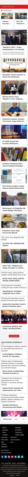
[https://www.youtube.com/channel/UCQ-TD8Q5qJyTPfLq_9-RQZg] (12, 457)
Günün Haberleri (15, 439)
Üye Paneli (13, 437)
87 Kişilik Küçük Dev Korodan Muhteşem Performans (10, 142)
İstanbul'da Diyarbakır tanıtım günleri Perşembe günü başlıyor (14, 305)
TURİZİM (4, 435)
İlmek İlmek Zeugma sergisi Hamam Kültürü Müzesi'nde (13, 187)
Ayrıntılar (12, 475)
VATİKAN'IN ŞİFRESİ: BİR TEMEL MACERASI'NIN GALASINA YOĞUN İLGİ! (12, 328)
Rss (2, 463)
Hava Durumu (5, 450)
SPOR (4, 432)
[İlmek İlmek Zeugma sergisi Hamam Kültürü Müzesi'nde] (14, 176)
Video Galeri (4, 439)
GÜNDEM (18, 427)
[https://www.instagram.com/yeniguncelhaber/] (9, 457)
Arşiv (11, 442)
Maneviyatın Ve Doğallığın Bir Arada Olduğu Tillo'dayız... (14, 209)
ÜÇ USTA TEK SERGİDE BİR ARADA (13, 244)
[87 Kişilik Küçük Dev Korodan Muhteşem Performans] (14, 132)
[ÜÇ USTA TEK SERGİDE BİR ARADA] (14, 238)
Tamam (17, 475)
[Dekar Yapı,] (14, 256)
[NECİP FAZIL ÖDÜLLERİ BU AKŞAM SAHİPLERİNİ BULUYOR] (14, 274)
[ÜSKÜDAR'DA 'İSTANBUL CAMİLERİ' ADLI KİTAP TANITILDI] (14, 286)
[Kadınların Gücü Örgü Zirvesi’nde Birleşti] (14, 221)
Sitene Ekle (8, 463)
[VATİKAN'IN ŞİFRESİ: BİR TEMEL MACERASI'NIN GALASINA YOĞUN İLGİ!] (14, 317)
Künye (14, 463)
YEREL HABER (19, 435)
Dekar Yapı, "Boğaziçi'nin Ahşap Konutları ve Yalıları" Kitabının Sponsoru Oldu (13, 267)
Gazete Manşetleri (6, 452)
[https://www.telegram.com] (22, 457)
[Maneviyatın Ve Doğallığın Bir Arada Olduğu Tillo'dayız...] (14, 199)
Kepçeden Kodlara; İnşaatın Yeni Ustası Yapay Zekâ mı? (13, 120)
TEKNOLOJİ (18, 432)
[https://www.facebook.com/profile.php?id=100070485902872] (2, 457)
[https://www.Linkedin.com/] (15, 457)
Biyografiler (4, 446)
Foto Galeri (4, 437)
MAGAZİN (5, 430)
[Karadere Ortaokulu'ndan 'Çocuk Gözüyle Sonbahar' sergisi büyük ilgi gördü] (14, 154)
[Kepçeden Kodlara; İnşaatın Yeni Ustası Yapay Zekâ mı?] (14, 109)
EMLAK (4, 427)
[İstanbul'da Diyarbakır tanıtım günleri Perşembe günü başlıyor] (14, 299)
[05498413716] (19, 457)
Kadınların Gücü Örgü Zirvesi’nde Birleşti (11, 232)
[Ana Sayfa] (1, 10)
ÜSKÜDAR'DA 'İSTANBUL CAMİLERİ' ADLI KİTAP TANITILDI (12, 292)
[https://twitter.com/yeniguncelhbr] (5, 457)
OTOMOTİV (18, 430)
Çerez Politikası (21, 463)
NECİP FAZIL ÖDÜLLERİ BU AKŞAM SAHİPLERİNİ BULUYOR (13, 280)
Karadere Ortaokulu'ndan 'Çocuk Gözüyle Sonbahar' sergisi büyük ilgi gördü (12, 165)
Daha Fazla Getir (14, 336)
